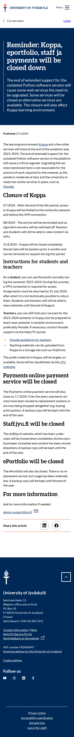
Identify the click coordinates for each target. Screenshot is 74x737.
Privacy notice (37, 713)
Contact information (15, 630)
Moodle (8, 186)
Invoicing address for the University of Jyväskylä (32, 651)
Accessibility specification (37, 718)
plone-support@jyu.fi (17, 512)
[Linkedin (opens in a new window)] (44, 525)
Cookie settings (12, 660)
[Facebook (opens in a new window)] (56, 525)
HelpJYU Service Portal (17, 634)
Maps (33, 630)
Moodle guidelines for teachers (30, 340)
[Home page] (25, 7)
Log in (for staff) (37, 727)
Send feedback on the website (21, 638)
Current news (15, 20)
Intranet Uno (37, 722)
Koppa (43, 144)
